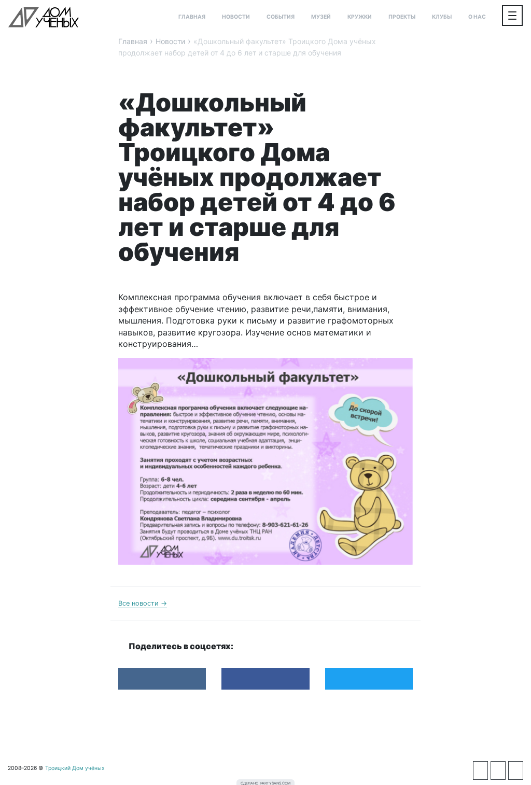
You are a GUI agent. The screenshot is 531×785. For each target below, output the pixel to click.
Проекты (401, 16)
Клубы (442, 16)
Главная (191, 16)
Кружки (359, 16)
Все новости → (142, 603)
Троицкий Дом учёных (43, 17)
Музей (321, 16)
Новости (236, 16)
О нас (477, 16)
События (281, 16)
